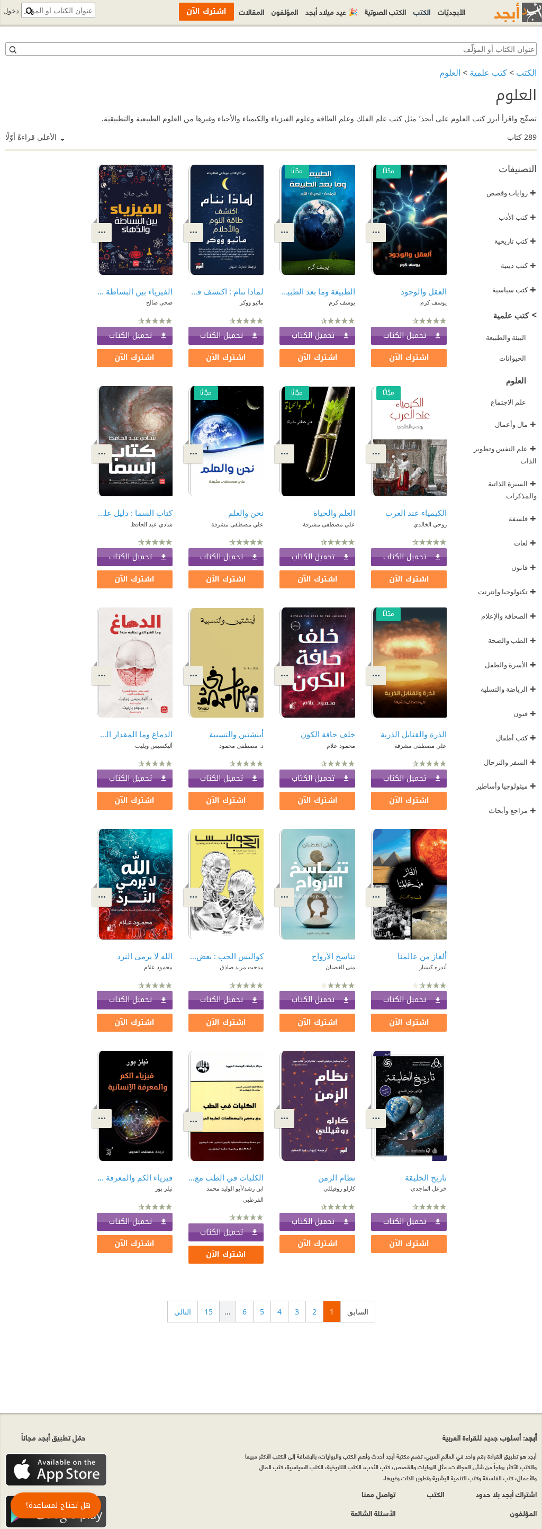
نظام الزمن (336, 1177)
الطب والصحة (512, 640)
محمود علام (341, 745)
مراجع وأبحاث (512, 810)
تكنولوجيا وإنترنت (507, 591)
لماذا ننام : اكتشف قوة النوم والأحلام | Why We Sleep (226, 291)
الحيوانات (512, 358)
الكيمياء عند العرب (416, 512)
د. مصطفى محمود (241, 745)
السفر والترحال (510, 762)
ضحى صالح (159, 302)
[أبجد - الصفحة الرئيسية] (505, 12)
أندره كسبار (433, 967)
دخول (11, 10)
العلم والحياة (334, 512)
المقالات (251, 11)
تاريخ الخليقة (426, 1177)
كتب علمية (488, 72)
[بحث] (12, 49)
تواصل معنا (378, 1493)
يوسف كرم (433, 302)
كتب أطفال (516, 738)
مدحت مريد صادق (242, 967)
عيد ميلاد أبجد (331, 11)
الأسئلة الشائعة (373, 1512)
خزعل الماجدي (429, 1188)
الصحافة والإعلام (508, 616)
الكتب (526, 72)
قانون (523, 567)
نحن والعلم (246, 512)
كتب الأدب (517, 217)
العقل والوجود (424, 291)
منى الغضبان (340, 967)
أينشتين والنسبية (236, 734)
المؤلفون (285, 11)
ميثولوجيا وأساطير (506, 786)
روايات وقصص (511, 193)
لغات (525, 543)
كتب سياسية (514, 289)
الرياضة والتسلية (508, 689)
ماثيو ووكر (252, 302)
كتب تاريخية (515, 241)
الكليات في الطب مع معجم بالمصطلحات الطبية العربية (226, 1177)
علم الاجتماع (508, 402)
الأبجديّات (451, 11)
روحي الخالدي (430, 524)
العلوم (449, 72)
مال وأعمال (515, 424)
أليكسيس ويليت (154, 745)
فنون (524, 713)
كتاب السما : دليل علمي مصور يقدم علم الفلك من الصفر (135, 512)
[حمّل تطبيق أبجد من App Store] (56, 1470)
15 (208, 1312)
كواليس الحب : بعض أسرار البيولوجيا (226, 956)
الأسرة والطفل (510, 664)
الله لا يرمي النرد (145, 956)
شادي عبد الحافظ (152, 524)
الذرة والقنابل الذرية (414, 734)
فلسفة (522, 518)
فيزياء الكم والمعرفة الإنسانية (135, 1177)
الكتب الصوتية (385, 11)
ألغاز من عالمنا (422, 956)
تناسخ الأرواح (333, 956)
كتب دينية (518, 265)
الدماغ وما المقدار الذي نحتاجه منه (135, 734)
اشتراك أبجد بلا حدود (506, 1493)
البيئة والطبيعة (506, 337)
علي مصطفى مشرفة (329, 524)
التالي (182, 1312)
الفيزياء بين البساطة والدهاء (135, 291)
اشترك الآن (409, 358)
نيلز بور (164, 1188)
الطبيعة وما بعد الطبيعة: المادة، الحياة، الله (317, 291)
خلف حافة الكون (328, 734)
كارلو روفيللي (339, 1188)
